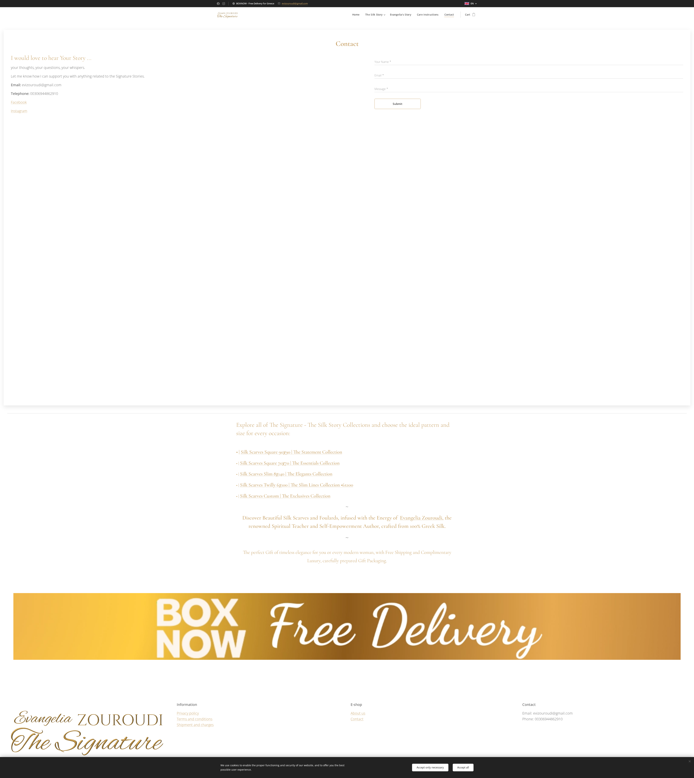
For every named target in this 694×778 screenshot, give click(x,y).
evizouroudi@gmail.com (295, 3)
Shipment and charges (195, 724)
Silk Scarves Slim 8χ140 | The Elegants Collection (286, 474)
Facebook (19, 102)
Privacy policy (188, 713)
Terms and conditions (194, 719)
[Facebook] (218, 4)
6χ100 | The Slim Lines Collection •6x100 (315, 485)
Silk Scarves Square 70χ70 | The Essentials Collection (290, 463)
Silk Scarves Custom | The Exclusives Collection (285, 496)
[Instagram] (223, 4)
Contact (357, 719)
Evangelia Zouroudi (421, 517)
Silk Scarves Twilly (258, 485)
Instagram (19, 110)
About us (358, 713)
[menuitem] (356, 14)
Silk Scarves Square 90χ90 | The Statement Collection (291, 452)
